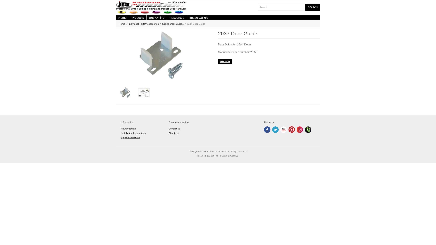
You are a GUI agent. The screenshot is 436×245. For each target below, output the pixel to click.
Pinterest (292, 129)
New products (128, 128)
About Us (173, 133)
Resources (176, 17)
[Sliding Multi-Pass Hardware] (156, 12)
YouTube (283, 129)
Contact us (174, 128)
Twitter (275, 129)
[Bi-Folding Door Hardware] (168, 12)
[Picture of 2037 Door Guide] (125, 92)
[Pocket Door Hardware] (122, 12)
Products (138, 17)
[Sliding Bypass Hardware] (145, 12)
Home (122, 17)
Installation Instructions (133, 133)
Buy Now (225, 61)
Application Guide (130, 137)
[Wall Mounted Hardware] (133, 12)
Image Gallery (198, 17)
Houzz (308, 129)
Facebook (267, 129)
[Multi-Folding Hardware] (179, 12)
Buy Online (156, 17)
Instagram (300, 129)
